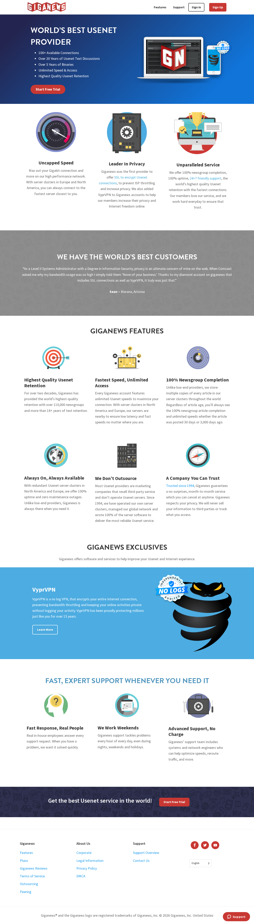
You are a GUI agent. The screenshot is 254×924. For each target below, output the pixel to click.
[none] (201, 863)
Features (26, 852)
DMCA (80, 876)
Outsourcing (29, 884)
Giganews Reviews (33, 868)
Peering (25, 891)
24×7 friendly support (205, 178)
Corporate (83, 852)
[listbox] (201, 863)
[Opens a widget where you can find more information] (236, 917)
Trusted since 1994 (180, 485)
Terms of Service (32, 876)
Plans (24, 860)
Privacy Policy (86, 868)
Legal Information (89, 860)
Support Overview (146, 852)
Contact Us (141, 860)
